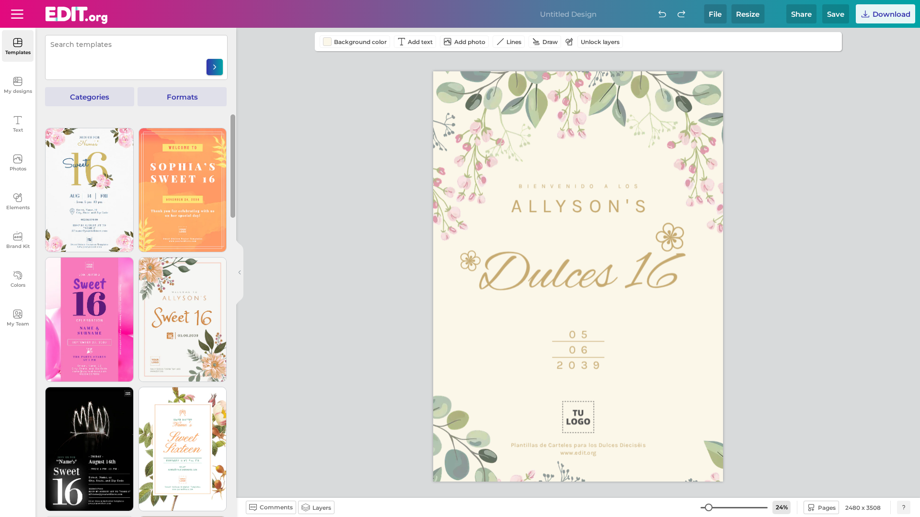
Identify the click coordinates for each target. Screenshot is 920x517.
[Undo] (662, 13)
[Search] (215, 67)
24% (782, 507)
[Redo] (681, 13)
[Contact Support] (903, 507)
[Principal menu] (76, 15)
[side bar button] (239, 272)
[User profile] (17, 13)
